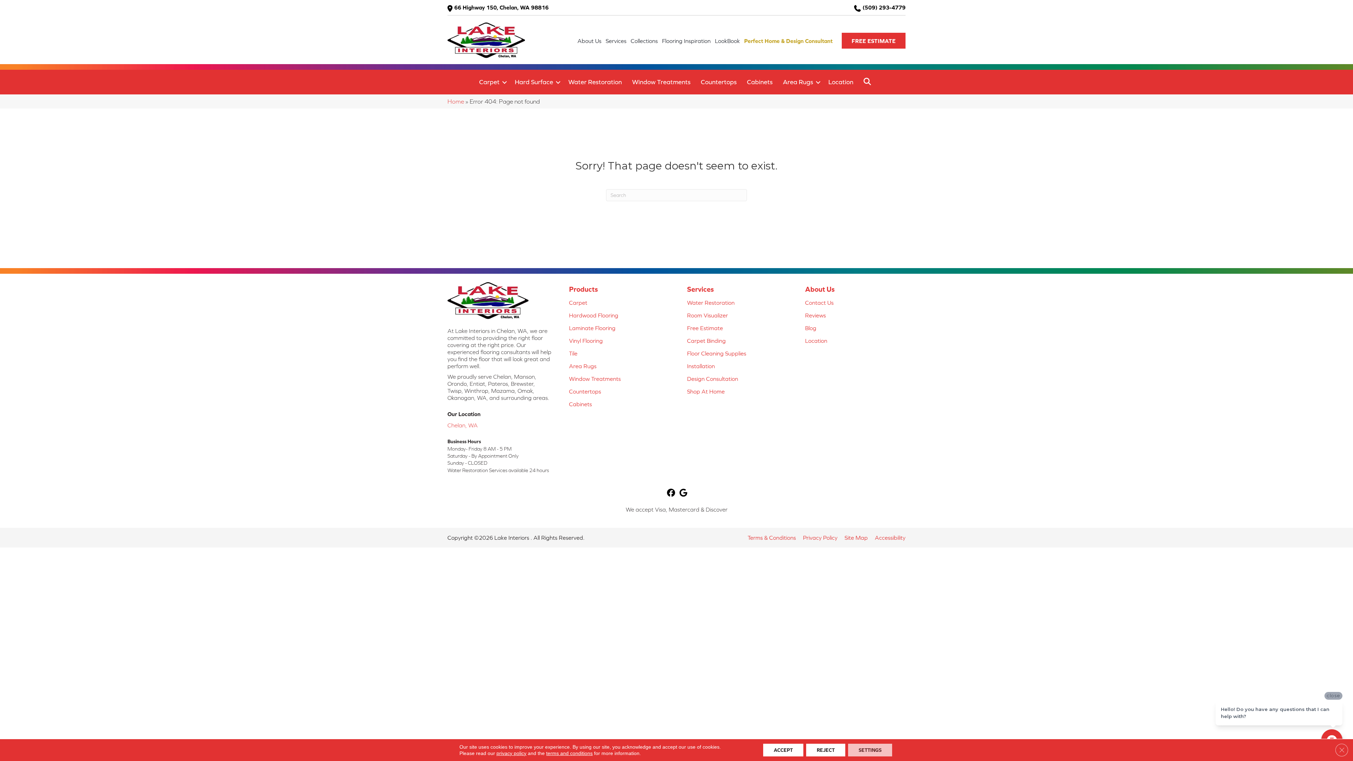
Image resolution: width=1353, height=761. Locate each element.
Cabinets (760, 82)
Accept (783, 750)
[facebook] (671, 493)
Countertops (719, 82)
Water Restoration (595, 82)
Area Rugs (798, 82)
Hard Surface (534, 82)
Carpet (489, 82)
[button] (874, 41)
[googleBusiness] (683, 493)
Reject (826, 750)
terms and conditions (569, 753)
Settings (870, 750)
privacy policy (511, 753)
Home (455, 101)
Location (840, 82)
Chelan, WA (462, 425)
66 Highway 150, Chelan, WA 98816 (501, 7)
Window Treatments (661, 82)
